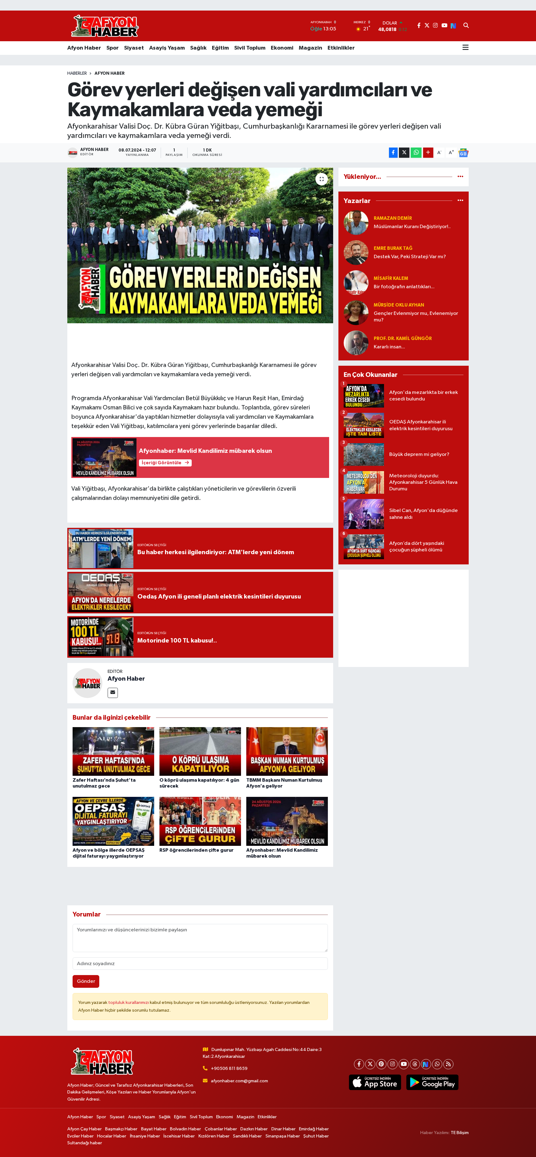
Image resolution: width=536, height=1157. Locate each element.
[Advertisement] (403, 618)
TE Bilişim (460, 1132)
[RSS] (448, 1064)
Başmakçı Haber (121, 1129)
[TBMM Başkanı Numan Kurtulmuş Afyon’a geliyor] (287, 751)
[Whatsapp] (437, 1064)
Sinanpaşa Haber (283, 1136)
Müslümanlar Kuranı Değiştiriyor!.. (412, 226)
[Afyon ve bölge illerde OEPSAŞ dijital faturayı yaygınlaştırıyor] (113, 821)
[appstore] (374, 1082)
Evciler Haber (80, 1136)
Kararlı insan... (389, 347)
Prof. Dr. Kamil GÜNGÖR (403, 338)
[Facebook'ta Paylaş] (393, 153)
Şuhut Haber (316, 1136)
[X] (370, 1064)
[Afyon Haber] (87, 683)
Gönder (86, 981)
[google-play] (432, 1082)
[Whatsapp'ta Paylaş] (416, 153)
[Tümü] (460, 176)
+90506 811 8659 (229, 1068)
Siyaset (134, 48)
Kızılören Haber (214, 1136)
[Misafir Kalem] (356, 282)
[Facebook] (359, 1064)
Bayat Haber (154, 1129)
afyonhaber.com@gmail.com (239, 1081)
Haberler (77, 73)
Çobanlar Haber (221, 1129)
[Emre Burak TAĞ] (356, 252)
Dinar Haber (283, 1129)
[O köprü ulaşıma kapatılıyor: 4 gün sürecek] (200, 751)
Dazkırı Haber (254, 1129)
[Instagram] (392, 1064)
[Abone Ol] (463, 152)
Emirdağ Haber (314, 1129)
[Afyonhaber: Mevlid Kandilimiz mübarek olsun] (287, 821)
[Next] (426, 1064)
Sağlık (198, 48)
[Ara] (466, 26)
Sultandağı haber (84, 1143)
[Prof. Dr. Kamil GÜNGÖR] (356, 342)
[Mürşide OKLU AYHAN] (356, 312)
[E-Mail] (113, 693)
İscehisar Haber (179, 1136)
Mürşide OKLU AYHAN (399, 305)
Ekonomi (282, 48)
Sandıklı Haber (247, 1136)
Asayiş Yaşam (167, 48)
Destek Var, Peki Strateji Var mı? (410, 256)
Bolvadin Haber (185, 1129)
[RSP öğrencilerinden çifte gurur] (200, 821)
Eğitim (220, 48)
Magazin (310, 48)
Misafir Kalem (391, 278)
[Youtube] (404, 1064)
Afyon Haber (84, 48)
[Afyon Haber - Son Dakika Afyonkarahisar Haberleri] (104, 26)
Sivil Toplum (250, 48)
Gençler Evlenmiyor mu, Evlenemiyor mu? (416, 317)
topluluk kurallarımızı (129, 1002)
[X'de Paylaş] (404, 153)
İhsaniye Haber (145, 1136)
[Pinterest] (381, 1064)
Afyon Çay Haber (84, 1129)
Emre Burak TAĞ (393, 248)
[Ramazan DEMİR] (356, 222)
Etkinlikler (341, 48)
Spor (112, 48)
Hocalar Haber (111, 1136)
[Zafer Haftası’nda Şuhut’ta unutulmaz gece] (113, 751)
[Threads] (415, 1064)
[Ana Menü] (465, 48)
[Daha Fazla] (428, 153)
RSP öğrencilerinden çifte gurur (196, 850)
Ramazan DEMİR (393, 218)
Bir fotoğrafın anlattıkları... (404, 286)
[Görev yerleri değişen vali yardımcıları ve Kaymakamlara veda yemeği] (200, 245)
